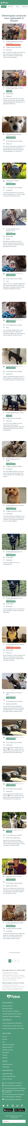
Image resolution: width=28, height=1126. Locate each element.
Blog (3, 1042)
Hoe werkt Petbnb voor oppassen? (10, 1011)
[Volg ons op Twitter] (3, 1106)
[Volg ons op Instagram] (13, 1106)
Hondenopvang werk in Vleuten (10, 975)
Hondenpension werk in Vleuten (10, 973)
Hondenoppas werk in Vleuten (9, 972)
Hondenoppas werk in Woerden (10, 985)
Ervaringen (5, 1057)
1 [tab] (13, 227)
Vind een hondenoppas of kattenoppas (12, 1023)
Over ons (4, 1036)
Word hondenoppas (7, 1005)
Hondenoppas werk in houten (9, 986)
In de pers (4, 1039)
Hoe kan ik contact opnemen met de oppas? (13, 1028)
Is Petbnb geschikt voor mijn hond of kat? (12, 1025)
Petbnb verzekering (7, 1079)
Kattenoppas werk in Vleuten (9, 980)
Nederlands (6, 1121)
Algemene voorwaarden (8, 1044)
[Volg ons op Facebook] (7, 1106)
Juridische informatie (7, 1049)
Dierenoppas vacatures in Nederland (11, 1016)
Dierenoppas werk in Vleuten (14, 978)
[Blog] (17, 1106)
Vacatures (4, 1055)
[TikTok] (22, 1106)
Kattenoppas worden (7, 1008)
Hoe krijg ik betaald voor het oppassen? (12, 1013)
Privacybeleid (5, 1052)
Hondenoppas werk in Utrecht (15, 989)
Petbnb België (5, 1067)
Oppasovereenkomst (7, 1047)
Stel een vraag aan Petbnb (8, 1076)
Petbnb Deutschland (7, 1064)
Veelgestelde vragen (7, 1073)
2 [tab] (15, 227)
